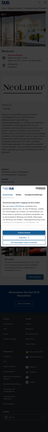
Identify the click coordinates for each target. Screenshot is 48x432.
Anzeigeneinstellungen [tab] (34, 195)
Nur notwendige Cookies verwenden (24, 243)
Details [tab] (18, 195)
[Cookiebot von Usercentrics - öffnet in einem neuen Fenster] (35, 188)
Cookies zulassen (24, 233)
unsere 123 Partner (16, 206)
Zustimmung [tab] (8, 195)
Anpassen (22, 238)
